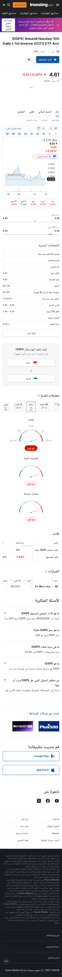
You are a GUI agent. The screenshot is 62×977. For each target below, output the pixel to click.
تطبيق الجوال (53, 825)
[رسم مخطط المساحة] (51, 128)
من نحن (24, 818)
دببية (28, 362)
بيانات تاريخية (31, 120)
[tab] (44, 407)
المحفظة (55, 833)
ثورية (28, 378)
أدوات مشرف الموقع (50, 840)
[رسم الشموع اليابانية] (56, 128)
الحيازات (44, 120)
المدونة (56, 818)
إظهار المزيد (31, 333)
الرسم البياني (44, 111)
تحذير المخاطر (53, 957)
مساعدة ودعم (22, 833)
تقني (31, 111)
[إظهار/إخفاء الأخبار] (39, 128)
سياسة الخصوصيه (52, 946)
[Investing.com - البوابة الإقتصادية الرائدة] (41, 5)
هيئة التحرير (22, 840)
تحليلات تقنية (50, 395)
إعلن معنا (24, 825)
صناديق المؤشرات (50, 14)
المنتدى (21, 111)
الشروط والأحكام (52, 935)
